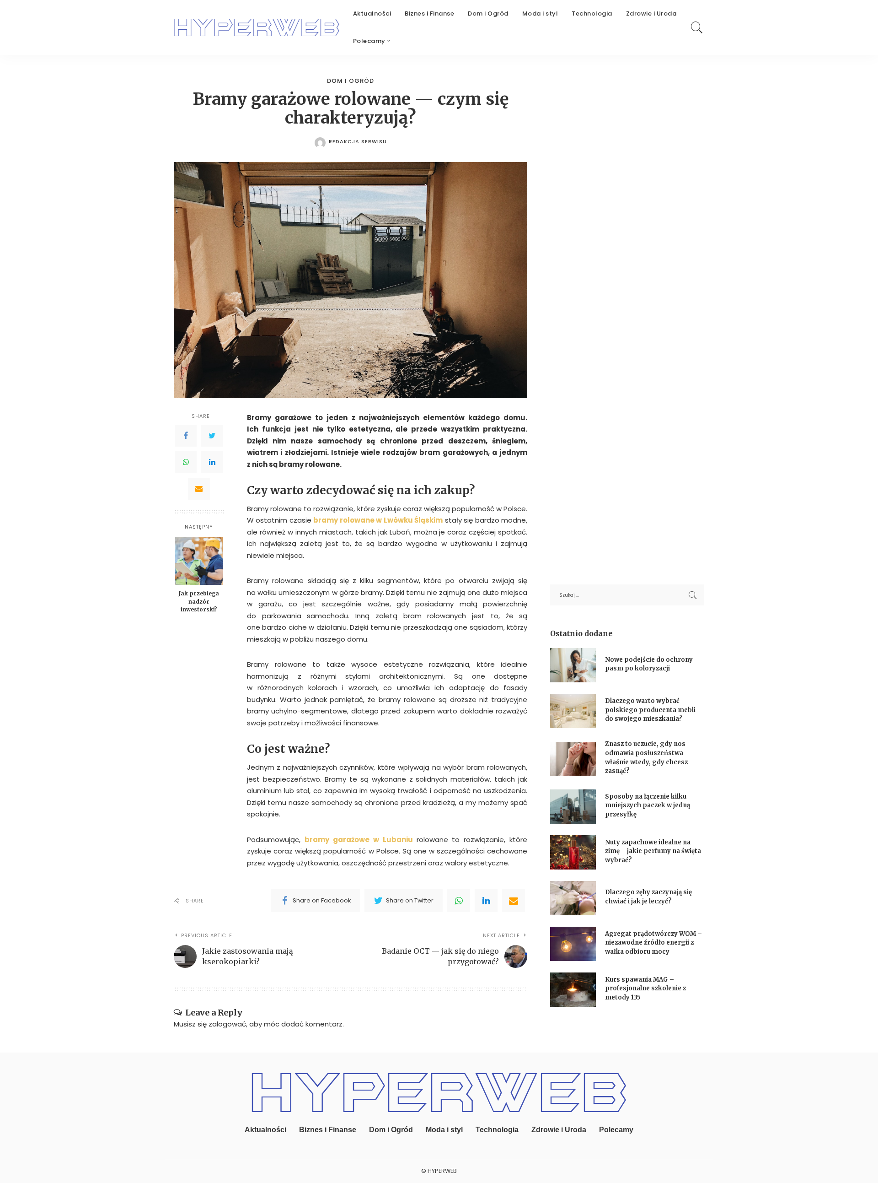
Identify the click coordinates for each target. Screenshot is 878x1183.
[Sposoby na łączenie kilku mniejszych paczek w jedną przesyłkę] (573, 806)
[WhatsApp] (186, 462)
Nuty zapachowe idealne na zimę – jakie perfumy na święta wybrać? (653, 851)
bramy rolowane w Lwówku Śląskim (378, 520)
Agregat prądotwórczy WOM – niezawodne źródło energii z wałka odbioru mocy (653, 943)
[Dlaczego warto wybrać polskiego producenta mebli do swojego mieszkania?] (573, 711)
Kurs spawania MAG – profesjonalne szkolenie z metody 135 (645, 988)
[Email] (199, 489)
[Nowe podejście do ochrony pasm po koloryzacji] (573, 665)
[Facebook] (186, 436)
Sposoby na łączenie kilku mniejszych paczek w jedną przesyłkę (647, 805)
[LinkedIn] (212, 462)
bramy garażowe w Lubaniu (359, 839)
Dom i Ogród (350, 81)
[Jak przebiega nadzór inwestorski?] (199, 561)
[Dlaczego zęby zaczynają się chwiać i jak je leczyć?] (573, 898)
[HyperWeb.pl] (256, 27)
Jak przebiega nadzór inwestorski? (199, 601)
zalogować (227, 1024)
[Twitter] (212, 436)
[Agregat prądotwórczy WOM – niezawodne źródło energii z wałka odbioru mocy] (573, 944)
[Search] (697, 27)
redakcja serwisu (358, 141)
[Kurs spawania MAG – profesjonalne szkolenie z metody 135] (573, 989)
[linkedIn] (486, 900)
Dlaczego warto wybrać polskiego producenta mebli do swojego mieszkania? (650, 710)
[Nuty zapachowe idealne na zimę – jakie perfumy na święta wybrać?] (573, 852)
